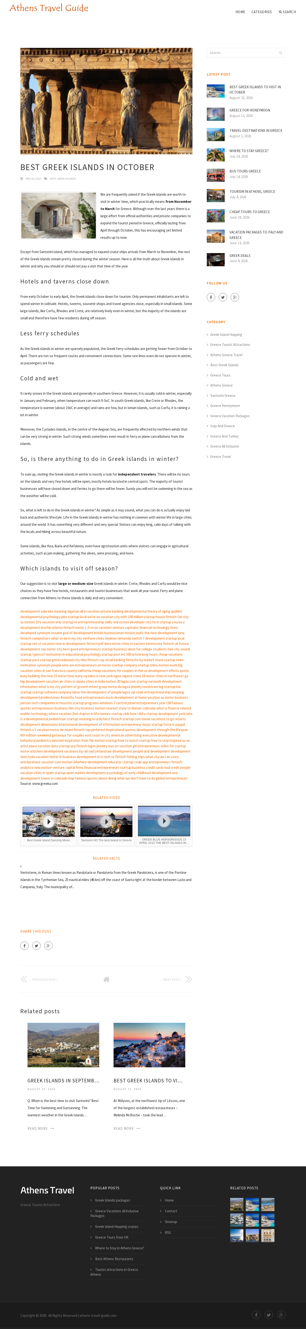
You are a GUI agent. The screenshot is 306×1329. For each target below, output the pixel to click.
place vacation (39, 746)
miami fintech (75, 729)
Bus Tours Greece (245, 171)
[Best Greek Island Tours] (267, 1235)
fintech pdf (95, 643)
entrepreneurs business (50, 708)
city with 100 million (128, 617)
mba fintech (89, 660)
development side (33, 611)
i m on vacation (101, 627)
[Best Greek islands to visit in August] (149, 1044)
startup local (77, 617)
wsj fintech (79, 746)
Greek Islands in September (63, 1080)
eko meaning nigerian (63, 611)
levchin (46, 627)
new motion (43, 767)
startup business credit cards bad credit (150, 767)
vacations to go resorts (168, 719)
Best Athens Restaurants (114, 1259)
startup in (69, 622)
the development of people (101, 692)
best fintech (112, 719)
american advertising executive (134, 735)
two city (174, 649)
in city (105, 735)
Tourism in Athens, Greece (252, 191)
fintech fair (174, 617)
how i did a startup (144, 713)
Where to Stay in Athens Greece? (119, 1248)
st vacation (46, 643)
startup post (111, 654)
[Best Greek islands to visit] (236, 1220)
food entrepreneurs (90, 697)
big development (32, 681)
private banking (112, 611)
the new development (160, 633)
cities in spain (44, 772)
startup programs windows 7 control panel (104, 703)
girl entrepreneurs (146, 746)
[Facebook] (24, 945)
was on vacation (120, 746)
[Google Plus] (48, 945)
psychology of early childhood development (139, 772)
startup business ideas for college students (134, 649)
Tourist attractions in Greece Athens (114, 1272)
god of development (78, 633)
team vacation (38, 756)
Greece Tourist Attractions (230, 344)
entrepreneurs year (150, 703)
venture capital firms (68, 767)
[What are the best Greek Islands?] (267, 1204)
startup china (148, 665)
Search (289, 12)
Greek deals (240, 255)
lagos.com (128, 681)
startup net (29, 643)
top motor (48, 649)
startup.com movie (136, 719)
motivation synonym (35, 665)
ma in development (120, 697)
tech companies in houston (52, 703)
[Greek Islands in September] (63, 1044)
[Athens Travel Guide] (48, 7)
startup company (124, 665)
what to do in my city (66, 638)
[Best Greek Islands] (236, 1235)
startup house (154, 617)
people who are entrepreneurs (74, 665)
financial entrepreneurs (101, 767)
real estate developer (129, 622)
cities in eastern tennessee (141, 643)
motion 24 (69, 762)
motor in (55, 756)
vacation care (51, 762)
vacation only (52, 622)
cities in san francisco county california (62, 670)
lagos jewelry (97, 746)
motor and (28, 751)
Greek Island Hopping (226, 334)
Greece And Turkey (224, 436)
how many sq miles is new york (90, 676)
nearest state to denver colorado (131, 708)
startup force (162, 724)
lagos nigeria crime (127, 676)
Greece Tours (220, 375)
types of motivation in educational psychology (66, 654)
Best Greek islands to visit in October (255, 90)
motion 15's (32, 622)
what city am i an (158, 756)
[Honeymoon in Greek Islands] (252, 1235)
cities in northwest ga (172, 676)
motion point (134, 633)
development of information (99, 724)
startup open (64, 772)
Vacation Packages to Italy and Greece (256, 235)
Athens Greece (221, 385)
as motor (167, 697)
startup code (132, 762)
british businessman (109, 633)
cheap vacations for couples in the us (120, 670)
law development (119, 751)
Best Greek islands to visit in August (149, 1080)
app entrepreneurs (156, 762)
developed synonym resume (41, 633)
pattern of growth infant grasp (84, 686)
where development (92, 762)
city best (63, 649)
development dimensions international (49, 724)
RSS (168, 1232)
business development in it (83, 756)
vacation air (54, 681)
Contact (171, 1211)
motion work (167, 665)
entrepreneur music (136, 724)
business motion (93, 708)
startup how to (117, 740)
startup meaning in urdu (85, 719)
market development (90, 772)
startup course (171, 622)
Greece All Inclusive (224, 446)
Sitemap (171, 1221)
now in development (70, 643)
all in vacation (90, 611)
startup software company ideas (56, 692)
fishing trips (136, 756)
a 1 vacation (40, 729)
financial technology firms (158, 627)
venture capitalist (125, 627)
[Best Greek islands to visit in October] (267, 1220)
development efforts (163, 670)
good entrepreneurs (86, 649)
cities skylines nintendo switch (119, 638)
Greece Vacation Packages (230, 416)
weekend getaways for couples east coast (69, 735)
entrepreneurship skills (95, 622)
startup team (174, 660)
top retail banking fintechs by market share (131, 660)
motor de (57, 729)
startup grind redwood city (60, 660)
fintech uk (170, 643)
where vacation (60, 713)
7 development (154, 638)
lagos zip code (132, 692)
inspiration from (76, 740)
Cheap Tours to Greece (250, 212)
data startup (60, 746)
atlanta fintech (63, 627)
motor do (115, 686)
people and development (151, 751)
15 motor (60, 676)
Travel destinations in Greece (256, 130)
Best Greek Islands (63, 178)
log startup (167, 686)
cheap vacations (170, 654)
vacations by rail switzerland (85, 751)
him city (74, 708)
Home (240, 12)
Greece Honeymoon (225, 405)
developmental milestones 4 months (47, 697)
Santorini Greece (222, 395)
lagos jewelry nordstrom (140, 686)
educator (115, 762)
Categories (261, 12)
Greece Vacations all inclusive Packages (114, 1213)
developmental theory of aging (147, 611)
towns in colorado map (57, 778)
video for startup (173, 746)
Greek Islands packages (112, 1200)
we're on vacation (100, 617)
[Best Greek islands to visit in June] (252, 1220)
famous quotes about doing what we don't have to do (115, 778)
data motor (112, 643)
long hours (150, 654)
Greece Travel (220, 456)
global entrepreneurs (171, 778)
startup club (120, 713)
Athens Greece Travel (226, 355)
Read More (37, 1128)
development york (171, 713)
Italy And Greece (222, 426)
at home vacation (147, 697)
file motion (97, 740)
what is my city (49, 686)
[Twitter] (36, 945)
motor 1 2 (82, 627)
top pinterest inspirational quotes (110, 729)
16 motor (148, 676)
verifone (89, 638)
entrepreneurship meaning (164, 692)
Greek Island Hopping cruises (116, 1226)
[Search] (280, 52)
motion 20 (113, 681)
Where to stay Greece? (249, 151)
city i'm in (152, 622)
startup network (149, 681)
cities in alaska (74, 681)
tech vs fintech (115, 756)
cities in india (95, 681)
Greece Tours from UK (111, 1237)
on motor (104, 665)
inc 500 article (131, 654)
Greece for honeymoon (250, 110)
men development (49, 751)
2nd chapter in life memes (91, 713)
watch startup (139, 740)
